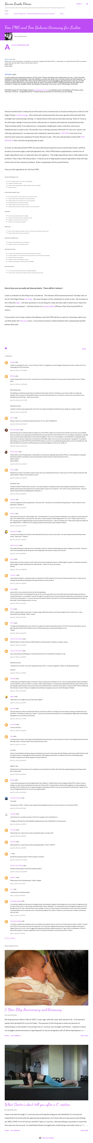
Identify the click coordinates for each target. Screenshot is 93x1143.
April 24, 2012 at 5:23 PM (18, 526)
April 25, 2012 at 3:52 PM (18, 603)
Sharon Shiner (8, 59)
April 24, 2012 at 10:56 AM (18, 446)
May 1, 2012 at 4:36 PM (17, 895)
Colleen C (13, 575)
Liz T (11, 889)
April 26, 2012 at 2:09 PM (18, 824)
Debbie (12, 362)
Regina (12, 696)
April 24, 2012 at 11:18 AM (18, 464)
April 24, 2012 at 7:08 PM (18, 539)
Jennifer (12, 499)
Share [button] (84, 349)
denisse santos (14, 545)
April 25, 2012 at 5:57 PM (18, 718)
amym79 (13, 708)
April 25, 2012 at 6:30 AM (18, 583)
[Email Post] (6, 349)
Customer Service (41, 90)
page (18, 303)
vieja (11, 736)
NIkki (12, 609)
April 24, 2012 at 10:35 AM (18, 384)
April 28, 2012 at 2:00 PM (18, 836)
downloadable (49, 306)
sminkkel (13, 814)
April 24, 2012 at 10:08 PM (18, 569)
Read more (84, 1035)
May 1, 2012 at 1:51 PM (17, 883)
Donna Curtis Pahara (16, 865)
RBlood (12, 376)
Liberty (12, 469)
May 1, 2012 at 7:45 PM (17, 933)
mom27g (13, 724)
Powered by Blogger (47, 1138)
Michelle (8, 74)
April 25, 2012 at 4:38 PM (18, 657)
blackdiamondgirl (15, 901)
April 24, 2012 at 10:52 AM (18, 412)
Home (6, 13)
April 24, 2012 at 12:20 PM (18, 478)
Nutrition (24, 321)
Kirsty (12, 623)
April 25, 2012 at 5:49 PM (18, 703)
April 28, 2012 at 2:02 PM (18, 848)
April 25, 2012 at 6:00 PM (18, 730)
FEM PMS (65, 133)
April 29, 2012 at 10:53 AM (18, 860)
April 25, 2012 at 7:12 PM (18, 744)
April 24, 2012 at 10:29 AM (18, 370)
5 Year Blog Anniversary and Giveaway (33, 1009)
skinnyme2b (14, 531)
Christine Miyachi (15, 798)
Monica (12, 513)
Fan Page (28, 299)
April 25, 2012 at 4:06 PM (18, 633)
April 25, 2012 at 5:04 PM (18, 673)
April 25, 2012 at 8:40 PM (18, 760)
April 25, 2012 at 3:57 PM (18, 617)
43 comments (15, 1130)
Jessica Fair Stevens (16, 639)
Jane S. (12, 418)
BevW (12, 559)
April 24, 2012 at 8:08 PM (18, 553)
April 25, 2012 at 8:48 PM (18, 774)
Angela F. (13, 877)
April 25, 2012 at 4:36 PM (18, 645)
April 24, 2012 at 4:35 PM (18, 508)
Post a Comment (10, 938)
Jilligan (12, 780)
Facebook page (22, 115)
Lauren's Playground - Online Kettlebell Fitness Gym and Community (34, 13)
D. (11, 853)
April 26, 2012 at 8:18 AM (18, 792)
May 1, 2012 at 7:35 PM (17, 915)
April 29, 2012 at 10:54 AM (18, 871)
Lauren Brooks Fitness (18, 4)
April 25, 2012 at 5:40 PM (18, 691)
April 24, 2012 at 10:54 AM (18, 424)
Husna (12, 589)
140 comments (16, 1035)
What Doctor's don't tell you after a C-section (37, 1104)
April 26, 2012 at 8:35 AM (18, 808)
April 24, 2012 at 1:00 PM (18, 494)
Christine (13, 830)
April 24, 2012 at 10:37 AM (18, 400)
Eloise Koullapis (15, 429)
